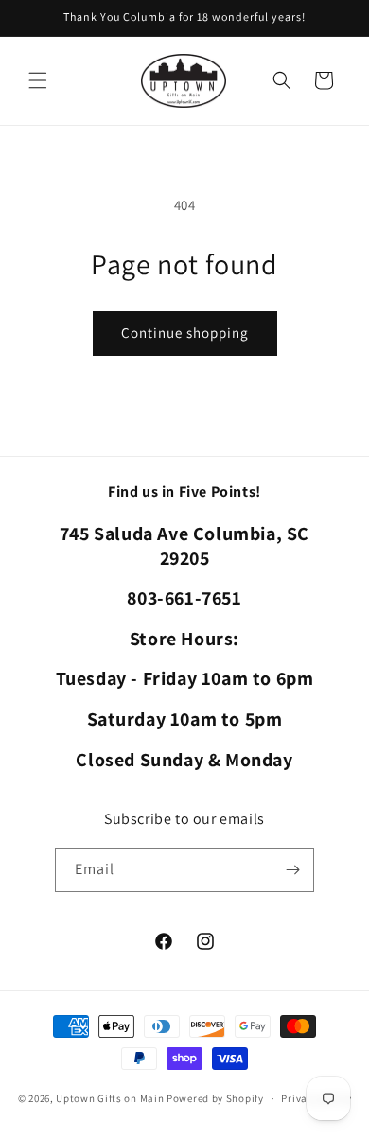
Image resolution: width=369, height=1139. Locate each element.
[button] (38, 80)
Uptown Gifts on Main (110, 1098)
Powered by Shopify (215, 1098)
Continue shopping (185, 333)
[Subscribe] (292, 870)
